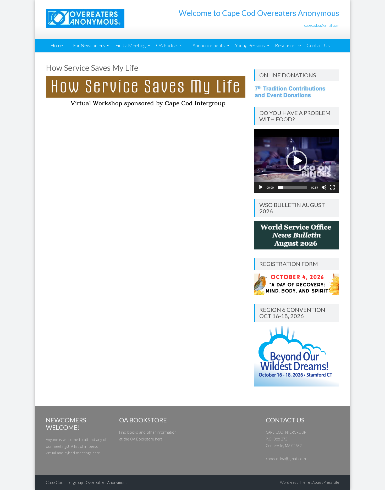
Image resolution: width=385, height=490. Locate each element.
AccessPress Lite (325, 482)
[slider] (292, 187)
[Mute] (324, 187)
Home (57, 45)
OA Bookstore (142, 439)
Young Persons (250, 45)
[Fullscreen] (332, 187)
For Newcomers (89, 45)
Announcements (208, 45)
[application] (296, 161)
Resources (285, 45)
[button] (296, 160)
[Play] (260, 187)
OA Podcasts (169, 45)
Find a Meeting (130, 45)
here (96, 452)
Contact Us (318, 45)
